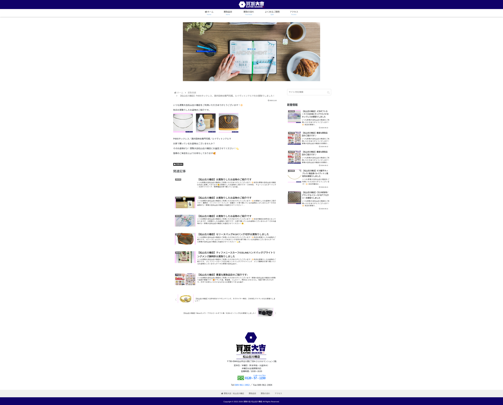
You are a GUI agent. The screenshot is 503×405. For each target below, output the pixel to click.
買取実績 (179, 164)
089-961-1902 (242, 384)
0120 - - (255, 378)
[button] (328, 92)
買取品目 (252, 393)
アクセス (278, 393)
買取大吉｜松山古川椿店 (234, 393)
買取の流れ (265, 393)
